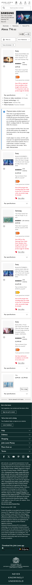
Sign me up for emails (9, 412)
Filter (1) (8, 39)
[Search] (4, 8)
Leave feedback (7, 425)
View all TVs (25, 26)
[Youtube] (14, 457)
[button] (29, 2)
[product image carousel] (8, 57)
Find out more (14, 147)
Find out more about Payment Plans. (10, 504)
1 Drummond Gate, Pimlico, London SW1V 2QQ (17, 472)
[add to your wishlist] (4, 66)
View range (24, 389)
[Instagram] (23, 457)
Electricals (6, 26)
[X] (9, 457)
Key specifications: (10, 95)
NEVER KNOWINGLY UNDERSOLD (16, 577)
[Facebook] (4, 457)
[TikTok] (28, 457)
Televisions (15, 26)
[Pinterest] (18, 457)
